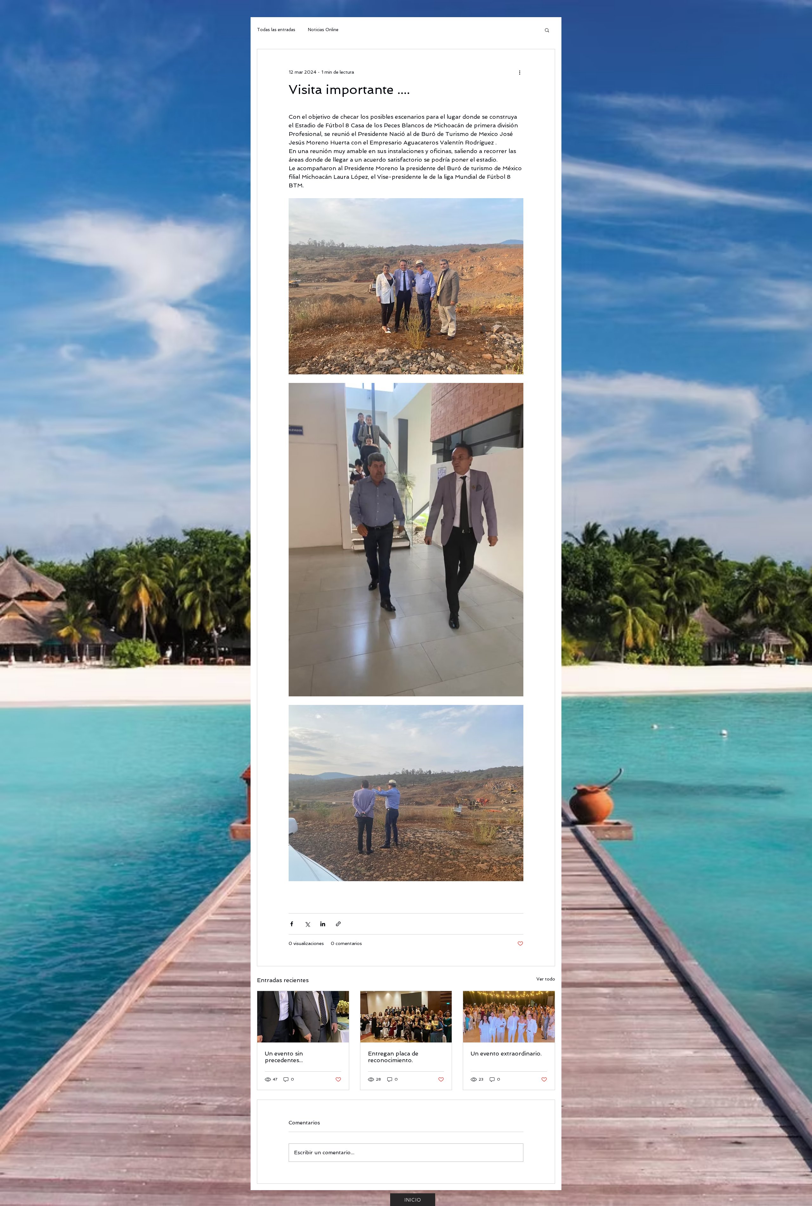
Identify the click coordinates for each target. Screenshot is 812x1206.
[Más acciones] (519, 72)
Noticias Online (323, 29)
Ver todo (545, 979)
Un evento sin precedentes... (284, 1056)
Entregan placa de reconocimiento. (393, 1056)
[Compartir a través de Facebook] (292, 924)
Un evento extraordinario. (506, 1053)
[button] (547, 29)
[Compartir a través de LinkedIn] (323, 924)
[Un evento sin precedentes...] (303, 1016)
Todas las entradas (276, 29)
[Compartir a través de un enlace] (338, 924)
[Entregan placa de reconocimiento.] (406, 1016)
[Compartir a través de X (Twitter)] (307, 924)
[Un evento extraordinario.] (509, 1016)
